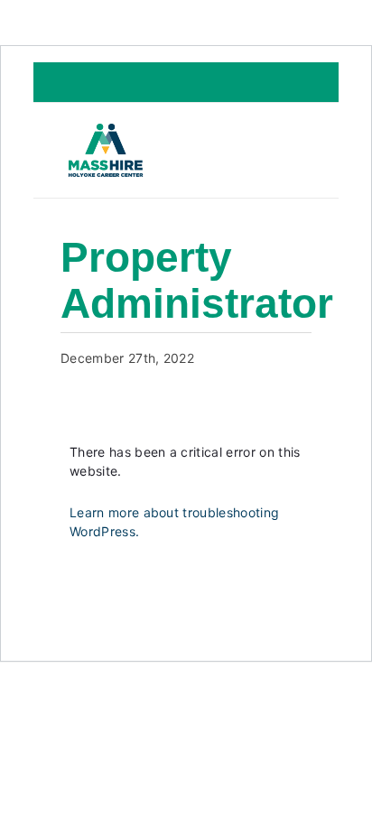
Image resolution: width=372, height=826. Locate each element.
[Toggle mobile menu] (292, 152)
